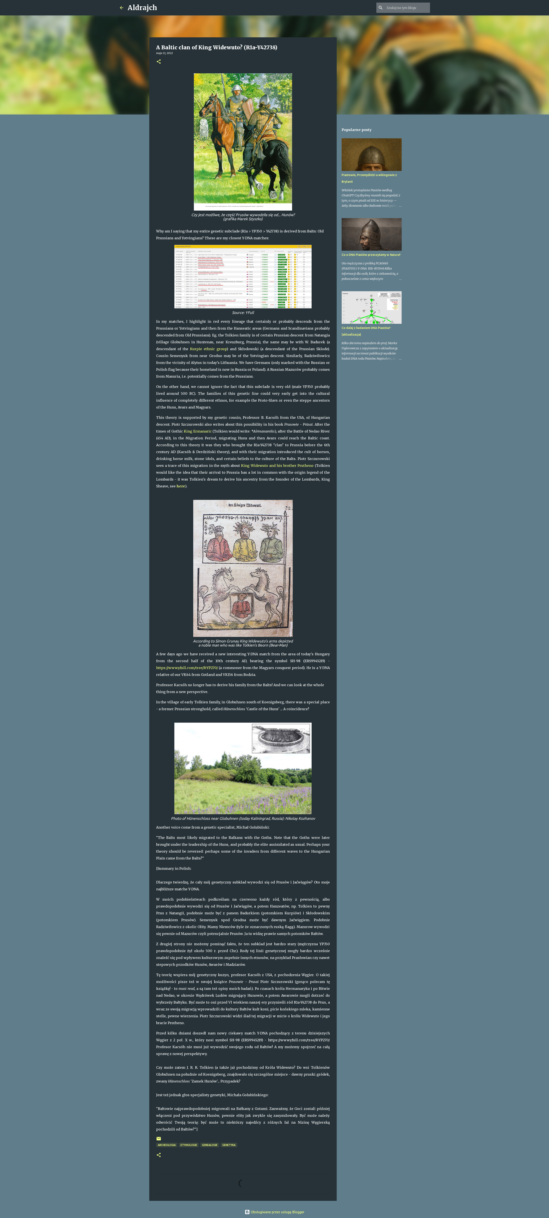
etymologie (189, 1145)
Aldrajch (142, 7)
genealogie (209, 1145)
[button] (158, 62)
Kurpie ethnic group (208, 349)
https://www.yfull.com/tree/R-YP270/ (187, 668)
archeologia (167, 1145)
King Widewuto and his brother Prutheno (277, 465)
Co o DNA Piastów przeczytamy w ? (371, 254)
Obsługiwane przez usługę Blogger (277, 1212)
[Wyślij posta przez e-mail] (158, 1140)
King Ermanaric (198, 431)
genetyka (228, 1145)
